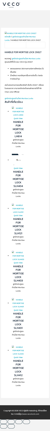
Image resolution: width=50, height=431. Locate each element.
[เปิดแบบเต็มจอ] (11, 421)
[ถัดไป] (11, 426)
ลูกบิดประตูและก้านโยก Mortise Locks (26, 58)
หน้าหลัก (8, 36)
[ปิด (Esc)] (26, 421)
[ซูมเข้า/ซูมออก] (3, 421)
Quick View (18, 118)
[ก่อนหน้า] (3, 426)
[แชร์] (18, 421)
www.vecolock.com (31, 414)
